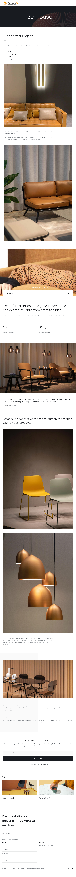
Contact (5, 853)
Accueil (5, 846)
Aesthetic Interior (8, 798)
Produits (5, 849)
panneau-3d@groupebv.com (10, 839)
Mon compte (6, 857)
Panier (5, 860)
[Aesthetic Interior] (19, 787)
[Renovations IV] (56, 787)
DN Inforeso (41, 868)
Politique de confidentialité (46, 845)
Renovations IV (44, 798)
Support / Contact (43, 847)
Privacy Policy (42, 764)
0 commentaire (14, 799)
